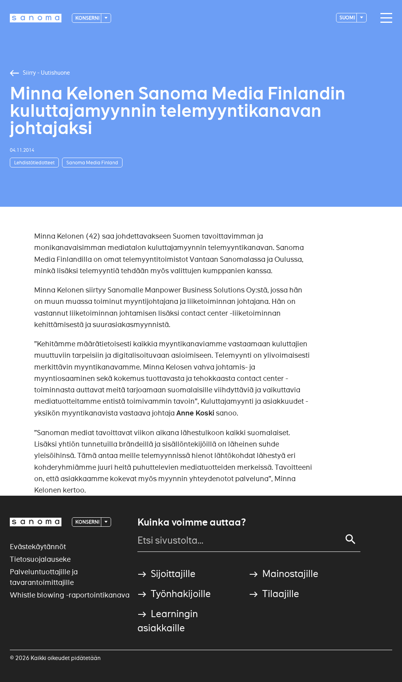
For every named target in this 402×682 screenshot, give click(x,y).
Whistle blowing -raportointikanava (70, 594)
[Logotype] (36, 522)
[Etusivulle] (36, 18)
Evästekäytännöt (38, 546)
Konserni (87, 18)
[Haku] (350, 539)
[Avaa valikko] (384, 18)
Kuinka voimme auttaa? (191, 522)
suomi (348, 17)
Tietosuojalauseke (40, 559)
